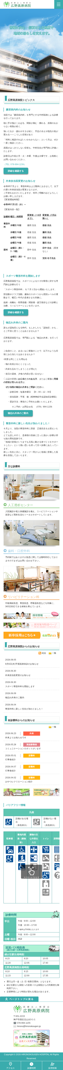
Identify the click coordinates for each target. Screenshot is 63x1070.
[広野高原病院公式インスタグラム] (31, 1038)
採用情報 (52, 1068)
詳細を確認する (16, 171)
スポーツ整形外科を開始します (20, 686)
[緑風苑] (17, 792)
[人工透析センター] (31, 487)
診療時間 (31, 1068)
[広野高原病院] (33, 4)
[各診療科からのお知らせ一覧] (52, 727)
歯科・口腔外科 (19, 551)
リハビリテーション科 (23, 597)
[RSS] (42, 653)
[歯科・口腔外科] (31, 533)
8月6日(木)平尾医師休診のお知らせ (21, 664)
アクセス (10, 1068)
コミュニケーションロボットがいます (23, 748)
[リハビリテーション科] (31, 579)
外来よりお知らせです (15, 737)
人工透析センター (20, 505)
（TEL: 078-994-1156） (15, 164)
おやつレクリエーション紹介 (19, 781)
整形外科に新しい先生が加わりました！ (24, 709)
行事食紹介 (10, 759)
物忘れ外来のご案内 (18, 413)
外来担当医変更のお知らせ (17, 675)
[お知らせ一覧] (52, 653)
